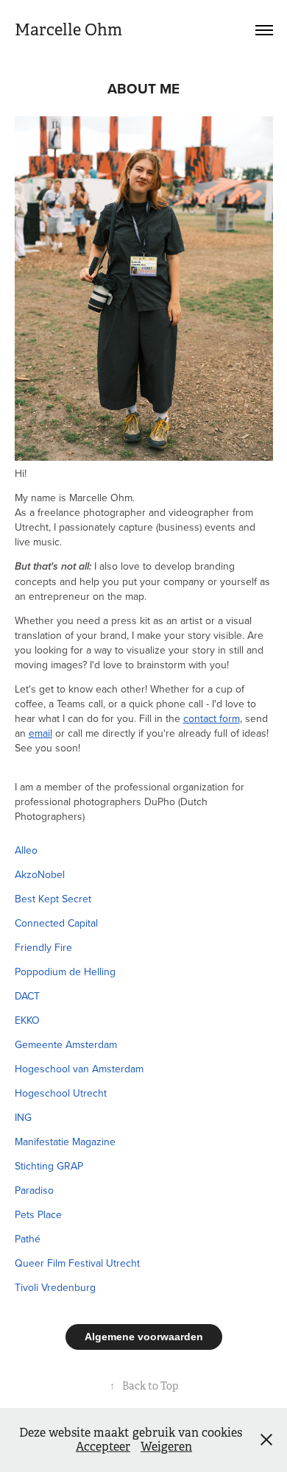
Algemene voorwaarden (144, 1336)
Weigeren (166, 1446)
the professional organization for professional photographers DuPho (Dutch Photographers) (129, 801)
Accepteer (103, 1446)
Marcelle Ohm (68, 30)
